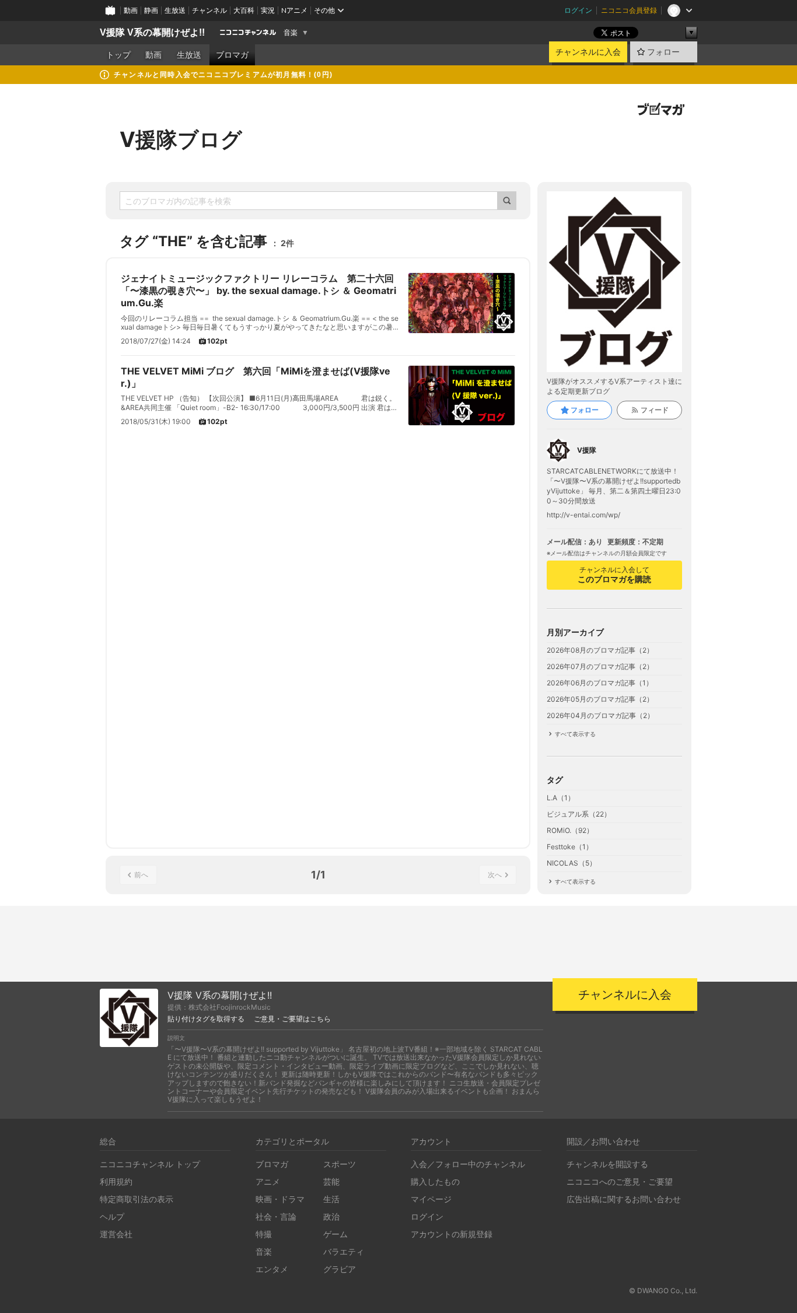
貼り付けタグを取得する (205, 1019)
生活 (331, 1199)
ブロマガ (232, 54)
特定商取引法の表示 (136, 1199)
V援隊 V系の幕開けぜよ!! (152, 32)
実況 (268, 10)
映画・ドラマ (280, 1199)
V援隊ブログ (181, 139)
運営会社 (116, 1234)
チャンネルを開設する (607, 1164)
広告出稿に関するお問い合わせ (624, 1199)
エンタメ (272, 1269)
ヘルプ (112, 1216)
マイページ (431, 1199)
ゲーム (335, 1234)
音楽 (291, 33)
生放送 (175, 10)
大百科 (243, 10)
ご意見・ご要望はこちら (292, 1019)
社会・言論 (276, 1216)
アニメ (268, 1181)
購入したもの (435, 1181)
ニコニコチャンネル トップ (150, 1164)
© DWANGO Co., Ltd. (663, 1290)
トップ (118, 54)
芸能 (331, 1181)
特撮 (264, 1234)
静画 (151, 10)
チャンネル (209, 10)
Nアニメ (294, 10)
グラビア (339, 1269)
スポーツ (339, 1164)
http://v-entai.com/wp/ (583, 515)
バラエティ (343, 1251)
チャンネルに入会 (588, 52)
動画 (131, 10)
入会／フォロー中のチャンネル (468, 1164)
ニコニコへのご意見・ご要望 (620, 1181)
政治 (331, 1216)
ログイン (578, 10)
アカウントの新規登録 (451, 1234)
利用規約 (116, 1181)
